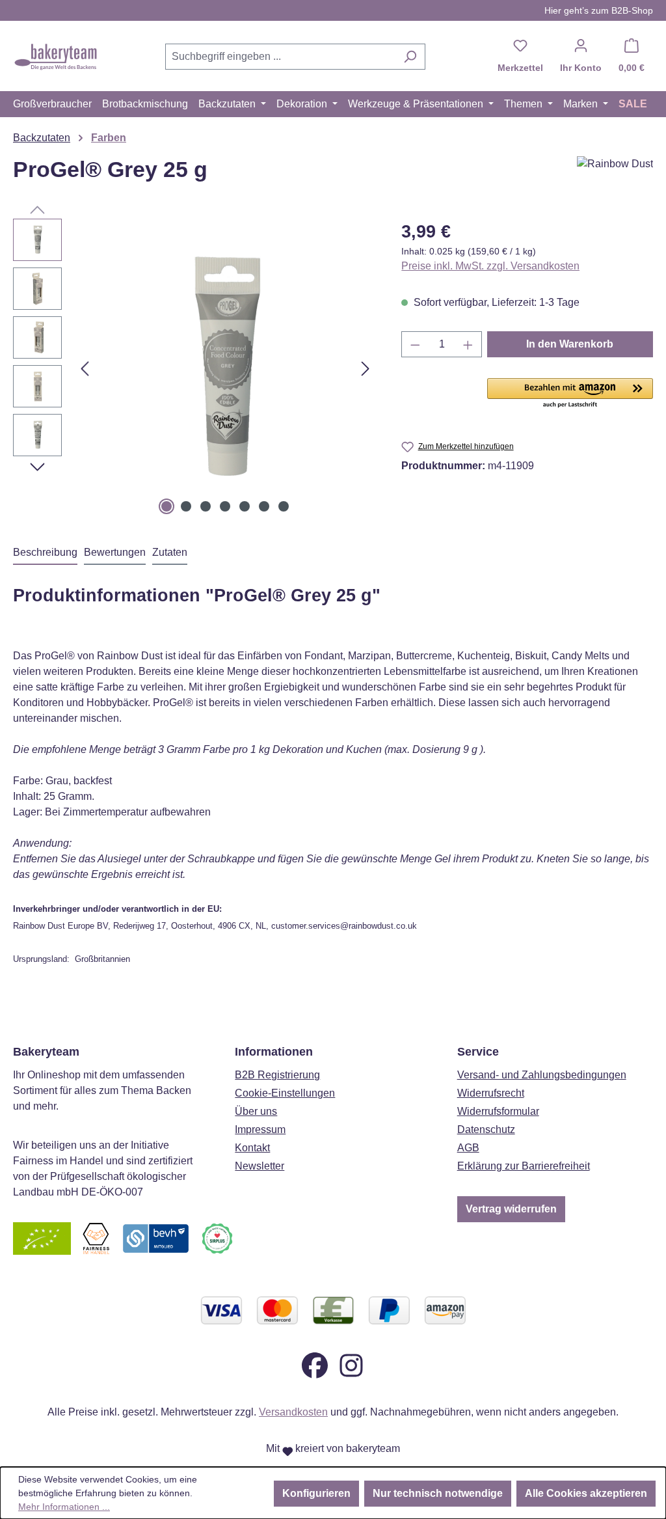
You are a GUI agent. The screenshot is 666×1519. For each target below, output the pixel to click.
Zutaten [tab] (169, 552)
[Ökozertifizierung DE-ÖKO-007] (42, 1238)
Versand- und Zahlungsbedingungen (541, 1074)
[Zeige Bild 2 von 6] (186, 506)
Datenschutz (486, 1129)
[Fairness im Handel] (95, 1238)
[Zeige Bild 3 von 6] (205, 506)
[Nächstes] (365, 369)
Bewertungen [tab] (115, 552)
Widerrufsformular (498, 1111)
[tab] (45, 553)
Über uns (256, 1111)
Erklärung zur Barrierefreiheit (523, 1165)
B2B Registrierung (277, 1074)
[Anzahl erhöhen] (468, 344)
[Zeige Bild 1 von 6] (166, 506)
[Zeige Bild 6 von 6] (264, 506)
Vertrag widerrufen (511, 1208)
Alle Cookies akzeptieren (586, 1493)
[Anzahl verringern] (415, 344)
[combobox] (280, 57)
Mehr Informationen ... (64, 1506)
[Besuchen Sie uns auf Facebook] (315, 1365)
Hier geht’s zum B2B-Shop (598, 10)
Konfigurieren (316, 1493)
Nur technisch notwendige (438, 1493)
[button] (570, 393)
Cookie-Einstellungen (285, 1093)
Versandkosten (293, 1411)
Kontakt (252, 1147)
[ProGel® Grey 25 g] (225, 368)
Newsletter (259, 1165)
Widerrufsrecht (490, 1093)
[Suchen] (410, 57)
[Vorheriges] (84, 369)
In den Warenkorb (569, 343)
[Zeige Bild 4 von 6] (225, 506)
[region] (194, 368)
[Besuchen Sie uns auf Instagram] (351, 1365)
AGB (468, 1147)
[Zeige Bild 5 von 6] (244, 506)
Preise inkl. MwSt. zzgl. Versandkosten (490, 265)
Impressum (260, 1129)
